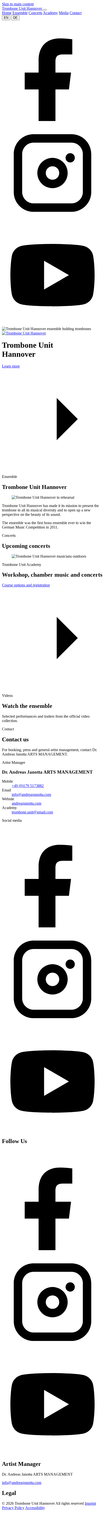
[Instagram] (52, 222)
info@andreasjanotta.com (31, 794)
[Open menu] (45, 10)
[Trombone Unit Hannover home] (24, 333)
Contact (76, 13)
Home (6, 13)
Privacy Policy (13, 1508)
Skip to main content (18, 4)
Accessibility (35, 1508)
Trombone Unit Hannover (22, 8)
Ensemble (20, 13)
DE (15, 18)
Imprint (90, 1503)
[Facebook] (52, 120)
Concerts (35, 13)
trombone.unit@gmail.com (32, 812)
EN (6, 18)
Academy (50, 13)
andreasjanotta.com (26, 803)
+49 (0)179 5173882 (28, 786)
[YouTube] (52, 324)
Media (64, 13)
